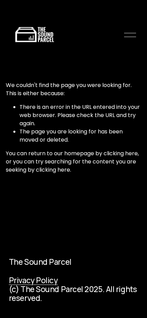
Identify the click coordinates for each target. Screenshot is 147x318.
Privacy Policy (33, 280)
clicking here (121, 153)
